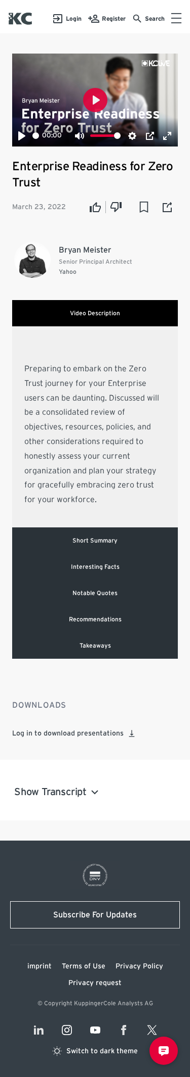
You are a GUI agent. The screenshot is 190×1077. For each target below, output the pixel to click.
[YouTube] (95, 1030)
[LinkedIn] (38, 1030)
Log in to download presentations (68, 733)
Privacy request (95, 983)
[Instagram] (67, 1030)
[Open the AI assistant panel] (163, 1051)
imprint (39, 966)
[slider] (35, 135)
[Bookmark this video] (143, 207)
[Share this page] (168, 207)
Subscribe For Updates (95, 915)
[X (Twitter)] (152, 1030)
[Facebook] (124, 1030)
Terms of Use (83, 966)
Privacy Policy (139, 966)
